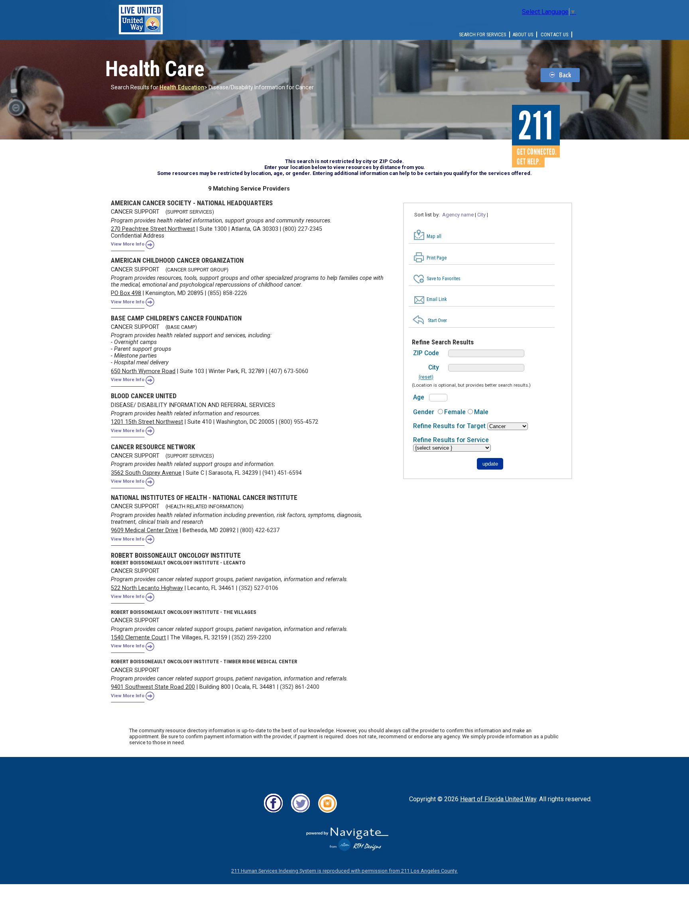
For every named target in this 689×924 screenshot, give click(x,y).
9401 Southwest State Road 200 (153, 687)
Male (481, 412)
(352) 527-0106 (258, 588)
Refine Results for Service (451, 440)
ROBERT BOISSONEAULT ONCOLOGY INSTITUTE (176, 555)
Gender (423, 412)
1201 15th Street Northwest (147, 422)
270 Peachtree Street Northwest (153, 229)
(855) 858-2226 (227, 293)
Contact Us (554, 34)
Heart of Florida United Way (498, 799)
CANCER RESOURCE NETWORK (153, 447)
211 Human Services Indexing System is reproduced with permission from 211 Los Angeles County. (344, 871)
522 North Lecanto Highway (147, 588)
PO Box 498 (126, 293)
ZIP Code (426, 353)
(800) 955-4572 (298, 422)
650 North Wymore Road (143, 371)
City (433, 367)
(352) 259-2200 (251, 637)
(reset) (426, 377)
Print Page (437, 258)
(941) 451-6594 (282, 473)
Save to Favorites (444, 278)
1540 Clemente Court (138, 637)
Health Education (181, 87)
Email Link (437, 299)
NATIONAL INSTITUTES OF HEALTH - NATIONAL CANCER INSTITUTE (204, 497)
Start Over (437, 320)
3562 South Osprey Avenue (146, 473)
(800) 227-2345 (302, 229)
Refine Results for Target (450, 426)
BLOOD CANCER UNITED (144, 396)
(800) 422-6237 (260, 530)
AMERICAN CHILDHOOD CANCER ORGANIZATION (177, 260)
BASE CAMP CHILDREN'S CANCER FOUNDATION (176, 318)
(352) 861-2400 (299, 687)
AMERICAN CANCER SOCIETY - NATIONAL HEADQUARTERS (192, 203)
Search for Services (482, 34)
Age (418, 397)
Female (455, 412)
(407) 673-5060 (288, 371)
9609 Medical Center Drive (144, 530)
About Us (522, 34)
